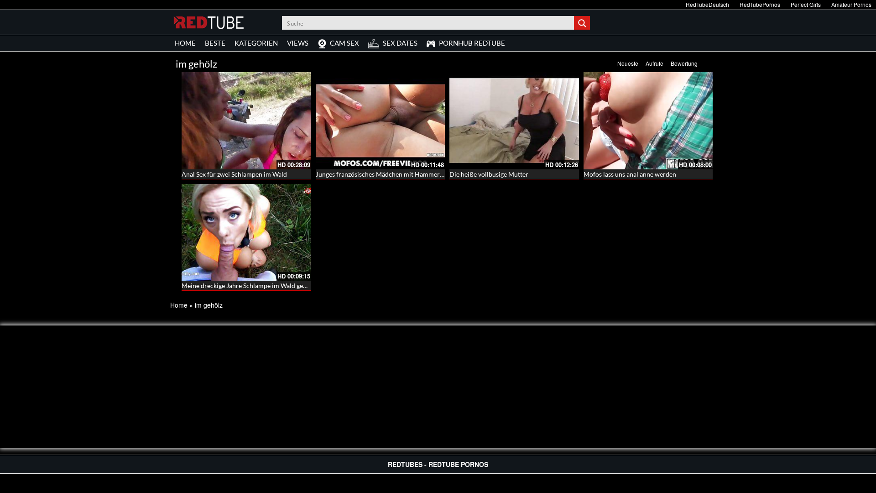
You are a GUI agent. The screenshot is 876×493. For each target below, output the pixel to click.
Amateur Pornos (851, 4)
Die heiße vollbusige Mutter (488, 174)
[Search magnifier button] (583, 23)
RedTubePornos (760, 4)
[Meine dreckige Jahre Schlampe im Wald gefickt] (246, 232)
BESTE (215, 43)
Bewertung (684, 63)
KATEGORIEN (256, 43)
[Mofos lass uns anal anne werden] (648, 120)
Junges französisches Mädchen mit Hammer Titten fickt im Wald (406, 174)
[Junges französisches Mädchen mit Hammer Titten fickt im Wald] (380, 120)
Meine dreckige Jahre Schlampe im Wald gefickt (248, 285)
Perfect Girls (806, 4)
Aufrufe (654, 63)
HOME (185, 43)
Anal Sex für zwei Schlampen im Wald (234, 174)
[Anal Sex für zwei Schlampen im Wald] (246, 120)
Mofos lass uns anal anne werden (630, 174)
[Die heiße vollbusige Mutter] (514, 120)
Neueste (627, 63)
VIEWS (297, 43)
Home (179, 304)
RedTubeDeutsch (707, 4)
